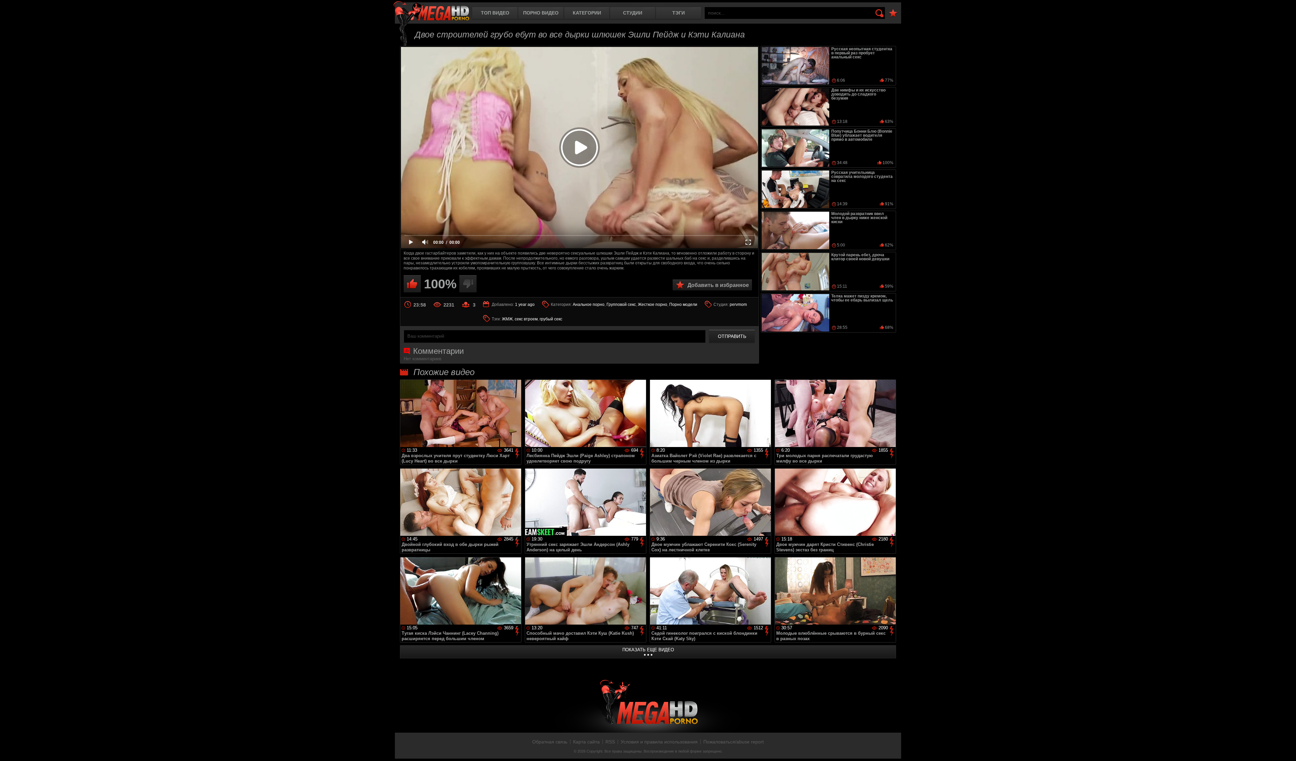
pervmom (738, 304)
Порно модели (683, 304)
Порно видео (541, 13)
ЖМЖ (507, 319)
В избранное (893, 13)
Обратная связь (549, 741)
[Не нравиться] (468, 283)
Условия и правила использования (659, 741)
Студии (632, 13)
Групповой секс (621, 304)
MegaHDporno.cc (431, 11)
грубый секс (551, 319)
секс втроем (526, 319)
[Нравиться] (412, 283)
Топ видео (495, 13)
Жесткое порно (652, 304)
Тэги (678, 13)
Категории (587, 13)
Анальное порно (588, 304)
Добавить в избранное (718, 285)
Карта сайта (586, 741)
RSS (610, 741)
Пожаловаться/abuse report (733, 741)
